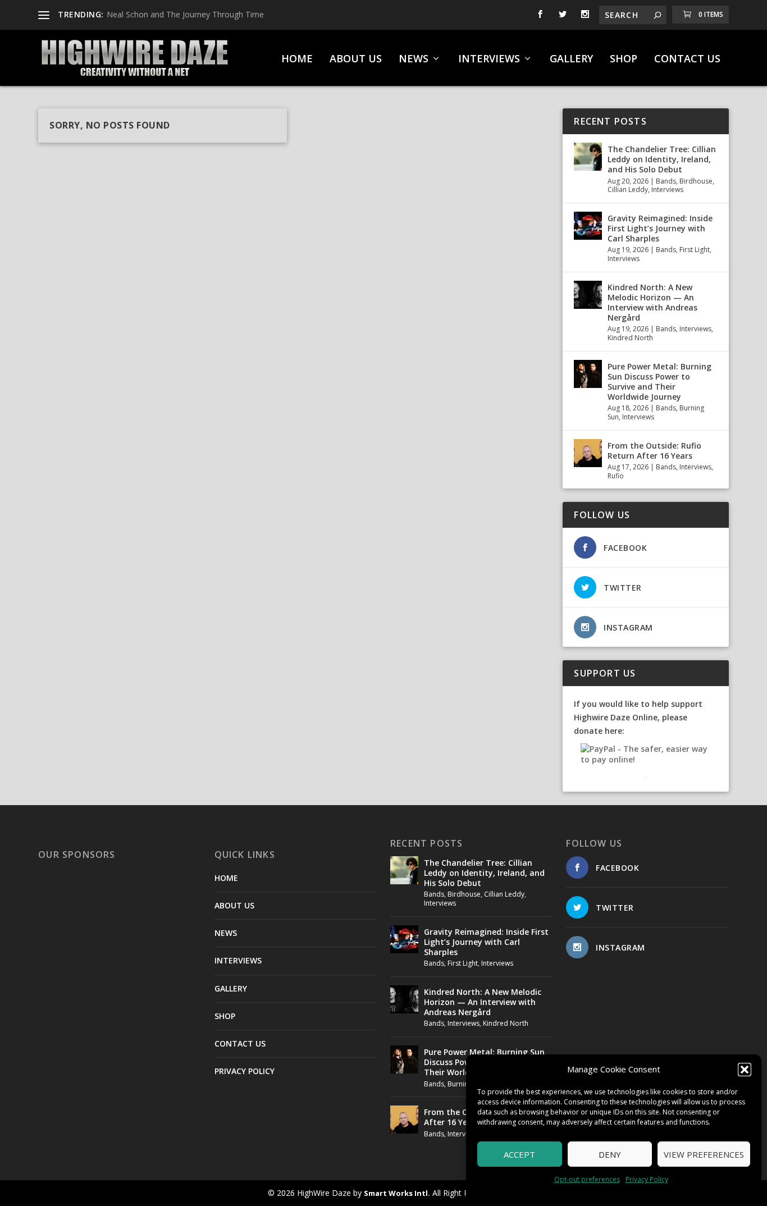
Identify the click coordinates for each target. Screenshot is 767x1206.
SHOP (623, 59)
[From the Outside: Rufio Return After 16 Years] (588, 453)
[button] (744, 1069)
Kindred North (630, 337)
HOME (297, 59)
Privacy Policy (647, 1179)
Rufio (616, 476)
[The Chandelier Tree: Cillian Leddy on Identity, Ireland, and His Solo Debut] (588, 157)
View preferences (704, 1154)
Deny (610, 1154)
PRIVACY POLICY (244, 1071)
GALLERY (571, 59)
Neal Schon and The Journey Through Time (185, 14)
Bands (666, 181)
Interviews (667, 189)
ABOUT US (356, 59)
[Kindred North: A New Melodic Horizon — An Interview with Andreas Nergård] (588, 295)
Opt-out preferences (587, 1179)
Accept (519, 1154)
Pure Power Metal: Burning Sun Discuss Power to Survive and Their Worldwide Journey (659, 382)
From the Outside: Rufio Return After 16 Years (654, 450)
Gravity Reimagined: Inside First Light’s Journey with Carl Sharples (660, 228)
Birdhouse (696, 181)
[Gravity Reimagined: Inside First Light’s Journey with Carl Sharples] (588, 226)
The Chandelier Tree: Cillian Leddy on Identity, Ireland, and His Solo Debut (662, 159)
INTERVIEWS (489, 59)
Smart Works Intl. (397, 1193)
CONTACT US (687, 59)
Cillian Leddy (628, 189)
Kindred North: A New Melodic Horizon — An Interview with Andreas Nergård (652, 302)
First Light (694, 249)
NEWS (413, 59)
